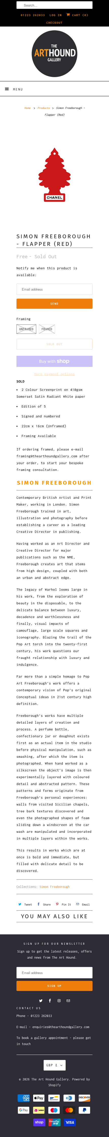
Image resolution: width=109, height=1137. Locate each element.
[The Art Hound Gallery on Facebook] (50, 1001)
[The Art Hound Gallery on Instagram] (59, 1001)
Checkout (54, 22)
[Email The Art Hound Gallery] (68, 1001)
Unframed (26, 329)
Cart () (79, 15)
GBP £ (52, 1065)
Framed (47, 329)
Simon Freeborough (55, 886)
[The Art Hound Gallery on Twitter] (41, 1001)
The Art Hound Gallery (50, 1079)
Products (44, 107)
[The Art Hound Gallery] (54, 53)
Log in (56, 15)
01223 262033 (33, 15)
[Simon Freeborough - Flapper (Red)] (54, 174)
